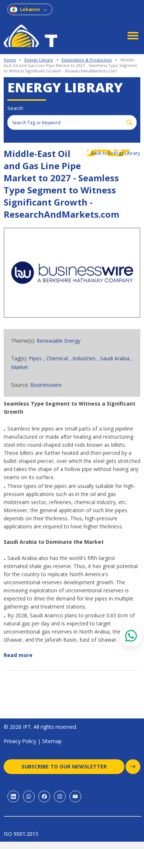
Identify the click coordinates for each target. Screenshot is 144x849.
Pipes (35, 358)
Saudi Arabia (115, 358)
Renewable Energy (58, 340)
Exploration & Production (87, 60)
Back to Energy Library (115, 153)
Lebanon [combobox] (30, 9)
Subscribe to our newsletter (64, 766)
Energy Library (38, 60)
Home (10, 60)
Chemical (57, 358)
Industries (84, 358)
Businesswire (46, 384)
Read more (18, 655)
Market (19, 367)
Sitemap (52, 741)
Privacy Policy (20, 741)
